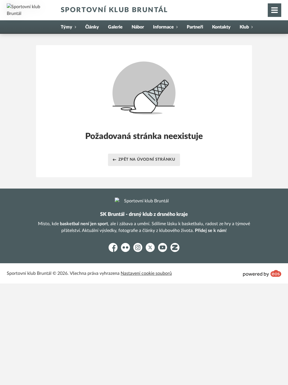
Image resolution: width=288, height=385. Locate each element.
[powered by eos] (262, 273)
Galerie (115, 27)
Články (92, 27)
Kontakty (221, 27)
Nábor (138, 27)
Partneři (195, 27)
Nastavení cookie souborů (146, 273)
